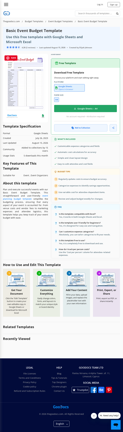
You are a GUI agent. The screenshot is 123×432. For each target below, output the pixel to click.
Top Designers (59, 382)
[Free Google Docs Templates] (6, 13)
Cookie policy (29, 386)
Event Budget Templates (60, 21)
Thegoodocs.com (11, 21)
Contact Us (59, 390)
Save (13, 57)
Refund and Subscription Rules (29, 390)
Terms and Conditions (30, 377)
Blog (59, 373)
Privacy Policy (29, 382)
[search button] (117, 13)
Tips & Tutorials (59, 377)
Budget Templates (34, 21)
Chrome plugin (59, 386)
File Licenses (29, 373)
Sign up (114, 4)
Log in (100, 4)
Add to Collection (82, 127)
